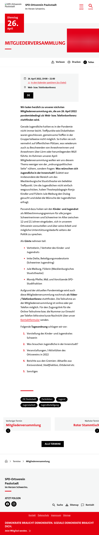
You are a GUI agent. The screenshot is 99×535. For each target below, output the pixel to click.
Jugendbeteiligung (50, 405)
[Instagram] (13, 504)
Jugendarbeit (29, 405)
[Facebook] (7, 504)
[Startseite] (6, 461)
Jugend (61, 399)
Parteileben (47, 399)
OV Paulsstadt (29, 399)
